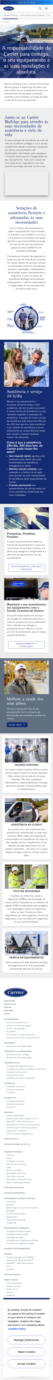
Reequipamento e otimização (16, 1228)
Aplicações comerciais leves (19, 1179)
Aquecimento (9, 1043)
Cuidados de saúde (15, 1161)
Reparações (11, 1217)
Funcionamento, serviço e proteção (32, 15)
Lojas (8, 1167)
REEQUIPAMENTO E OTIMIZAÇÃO (26, 645)
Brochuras (9, 1010)
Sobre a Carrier (11, 1280)
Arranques (11, 1201)
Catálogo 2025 (11, 1139)
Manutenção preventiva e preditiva (22, 1208)
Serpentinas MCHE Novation (19, 1260)
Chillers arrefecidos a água (18, 1025)
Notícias (7, 1007)
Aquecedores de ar (15, 1075)
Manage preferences (26, 1339)
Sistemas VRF (9, 1083)
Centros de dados (14, 1170)
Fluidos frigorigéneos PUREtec (20, 1257)
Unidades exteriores (15, 1086)
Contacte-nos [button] (26, 2)
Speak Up (10, 1295)
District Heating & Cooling (18, 1182)
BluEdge (10, 1210)
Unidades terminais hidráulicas (20, 1078)
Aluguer (11, 1223)
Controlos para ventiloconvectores (21, 1127)
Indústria (10, 1155)
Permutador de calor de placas (20, 1034)
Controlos (10, 1092)
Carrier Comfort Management (19, 1133)
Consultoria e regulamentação (20, 1243)
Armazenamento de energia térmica (22, 1037)
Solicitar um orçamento (14, 1193)
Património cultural (15, 1176)
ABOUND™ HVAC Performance (20, 1121)
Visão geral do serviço (10, 15)
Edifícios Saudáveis (12, 1275)
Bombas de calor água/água (19, 1046)
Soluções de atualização (17, 1234)
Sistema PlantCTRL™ (15, 1115)
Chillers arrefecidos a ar (17, 1022)
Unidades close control (16, 1072)
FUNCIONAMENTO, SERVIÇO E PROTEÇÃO (26, 567)
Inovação (8, 1254)
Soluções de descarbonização (17, 1249)
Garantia (10, 1204)
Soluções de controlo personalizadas (23, 1124)
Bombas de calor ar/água (17, 1054)
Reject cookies (26, 1351)
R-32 (8, 1266)
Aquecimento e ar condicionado (18, 1051)
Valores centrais (13, 1286)
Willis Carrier (12, 1289)
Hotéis (9, 1158)
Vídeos (7, 1014)
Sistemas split (10, 1098)
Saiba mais (17, 724)
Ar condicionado (11, 1019)
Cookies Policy (17, 1328)
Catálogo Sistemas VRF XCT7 (17, 1144)
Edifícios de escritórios (16, 1164)
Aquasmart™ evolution (16, 1130)
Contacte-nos (10, 1004)
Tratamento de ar (12, 1063)
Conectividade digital (16, 1213)
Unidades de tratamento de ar (20, 1066)
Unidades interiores (15, 1089)
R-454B (9, 1269)
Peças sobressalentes (16, 1220)
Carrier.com (9, 1001)
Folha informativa (14, 1283)
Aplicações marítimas (16, 1173)
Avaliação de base (14, 1237)
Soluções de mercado (13, 1152)
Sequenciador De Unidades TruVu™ (22, 1118)
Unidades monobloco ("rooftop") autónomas (26, 1069)
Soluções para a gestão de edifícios (22, 1240)
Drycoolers (11, 1031)
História (9, 1292)
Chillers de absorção (15, 1028)
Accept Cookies (26, 1363)
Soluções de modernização (18, 1231)
